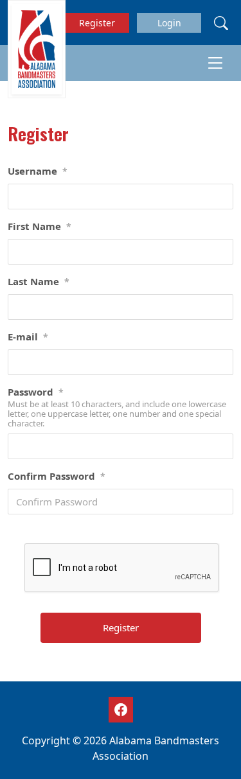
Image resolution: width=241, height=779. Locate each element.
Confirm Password (56, 475)
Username (37, 170)
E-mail (28, 336)
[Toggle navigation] (215, 63)
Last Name (38, 281)
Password (36, 391)
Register (97, 23)
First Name (39, 226)
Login (169, 23)
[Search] (221, 22)
